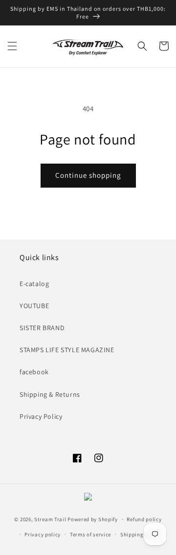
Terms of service (90, 534)
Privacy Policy (41, 416)
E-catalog (34, 283)
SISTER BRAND (42, 327)
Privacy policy (42, 534)
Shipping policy (140, 534)
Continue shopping (88, 175)
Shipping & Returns (50, 394)
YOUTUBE (34, 305)
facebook (34, 371)
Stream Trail (50, 519)
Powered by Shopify (92, 519)
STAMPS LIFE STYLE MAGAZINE (67, 349)
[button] (12, 46)
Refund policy (144, 519)
